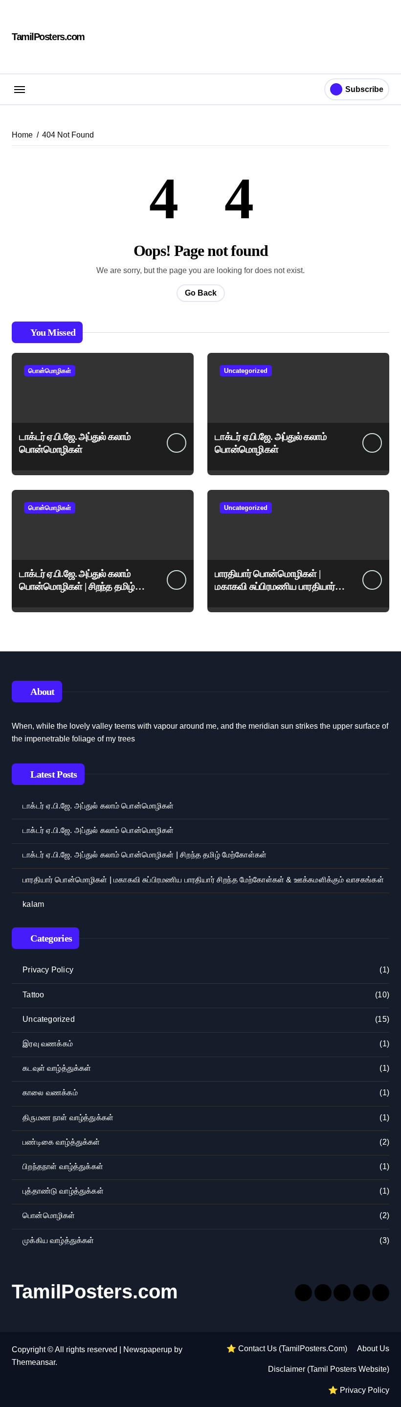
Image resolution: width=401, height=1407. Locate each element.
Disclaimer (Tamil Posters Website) (328, 1369)
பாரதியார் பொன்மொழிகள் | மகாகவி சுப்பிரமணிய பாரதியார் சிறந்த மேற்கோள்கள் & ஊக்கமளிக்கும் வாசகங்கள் (203, 880)
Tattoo (33, 995)
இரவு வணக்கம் (47, 1043)
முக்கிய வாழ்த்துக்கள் (58, 1240)
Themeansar (33, 1362)
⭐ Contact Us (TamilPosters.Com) (286, 1348)
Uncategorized (245, 370)
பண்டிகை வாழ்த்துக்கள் (61, 1142)
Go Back (201, 293)
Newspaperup (147, 1349)
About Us (373, 1348)
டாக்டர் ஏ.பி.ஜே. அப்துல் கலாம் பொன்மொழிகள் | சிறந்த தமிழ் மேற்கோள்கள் (77, 586)
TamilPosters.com (48, 36)
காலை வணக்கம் (50, 1092)
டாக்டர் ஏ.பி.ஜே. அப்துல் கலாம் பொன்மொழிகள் (98, 806)
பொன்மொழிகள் (49, 370)
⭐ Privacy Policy (358, 1390)
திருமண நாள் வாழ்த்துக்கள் (67, 1117)
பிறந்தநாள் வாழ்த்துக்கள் (62, 1166)
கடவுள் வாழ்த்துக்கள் (56, 1068)
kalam (33, 904)
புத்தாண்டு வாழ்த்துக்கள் (63, 1191)
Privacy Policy (47, 970)
